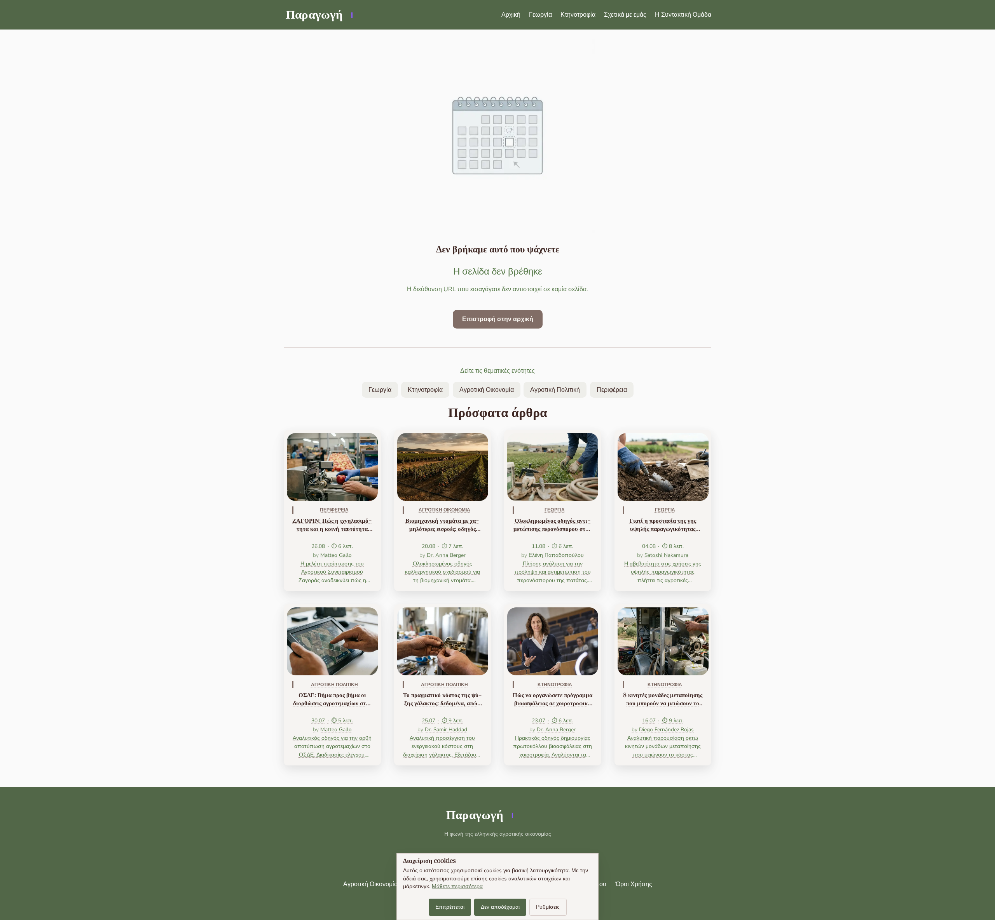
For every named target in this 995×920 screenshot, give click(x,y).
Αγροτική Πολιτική (555, 390)
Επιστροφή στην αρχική (497, 319)
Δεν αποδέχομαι (500, 907)
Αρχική (510, 14)
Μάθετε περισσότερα (457, 886)
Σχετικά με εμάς (625, 14)
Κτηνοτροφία (577, 14)
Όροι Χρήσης (634, 884)
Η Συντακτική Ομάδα (683, 14)
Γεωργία (540, 14)
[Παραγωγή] (318, 14)
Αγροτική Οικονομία (486, 390)
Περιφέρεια (612, 390)
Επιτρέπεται (449, 907)
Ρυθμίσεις (548, 907)
